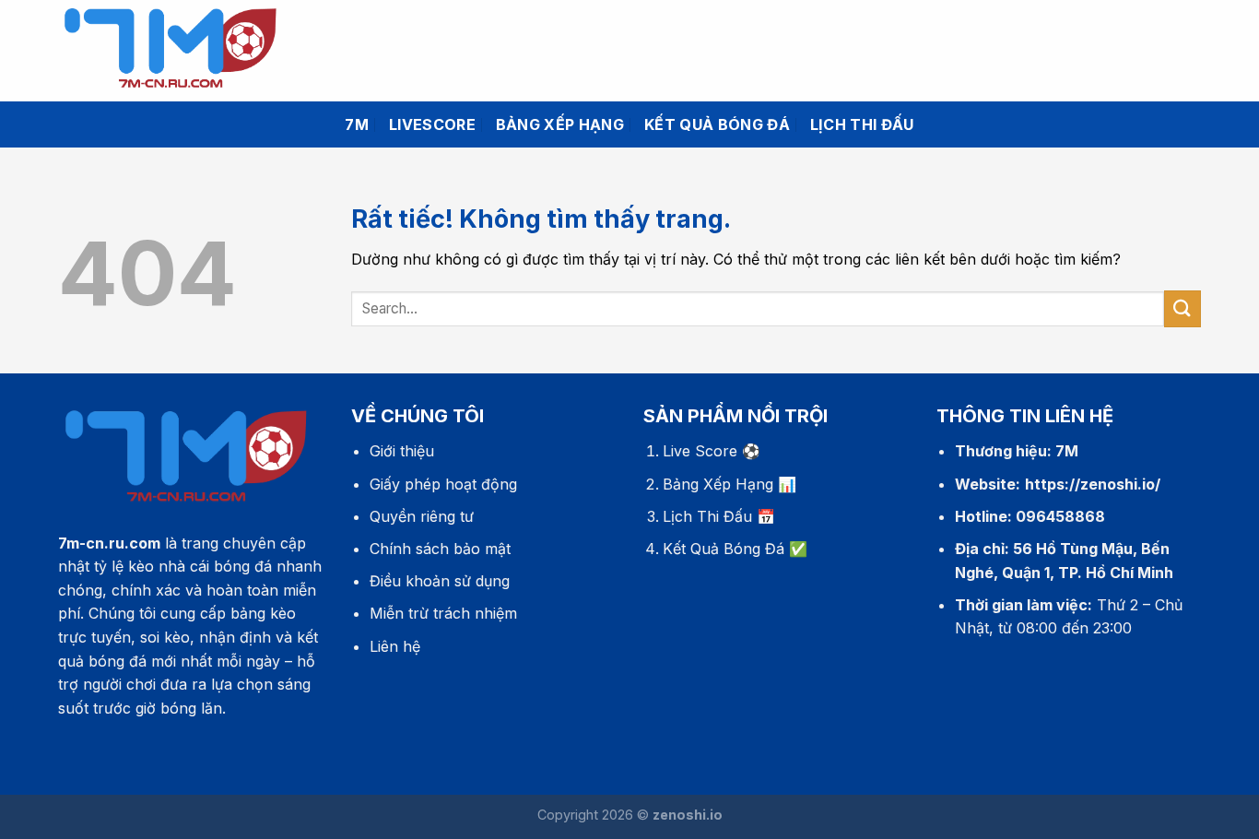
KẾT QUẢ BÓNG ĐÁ (717, 124)
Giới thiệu (402, 451)
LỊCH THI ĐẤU (862, 124)
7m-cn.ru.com (109, 543)
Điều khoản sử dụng (440, 581)
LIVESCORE (432, 124)
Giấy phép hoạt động (443, 484)
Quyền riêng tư (422, 516)
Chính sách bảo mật (440, 548)
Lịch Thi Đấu (707, 516)
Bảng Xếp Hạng (718, 484)
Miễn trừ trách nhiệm (443, 613)
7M (357, 124)
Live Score (700, 451)
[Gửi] (1182, 308)
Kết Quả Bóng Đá (723, 548)
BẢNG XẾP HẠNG (560, 124)
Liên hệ (395, 646)
